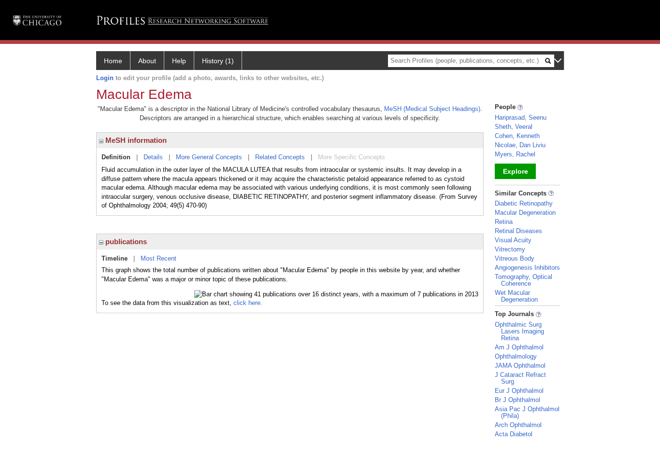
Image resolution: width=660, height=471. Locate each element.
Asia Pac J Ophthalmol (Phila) (527, 412)
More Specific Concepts (351, 157)
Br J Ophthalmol (517, 399)
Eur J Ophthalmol (519, 390)
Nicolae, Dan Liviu (520, 145)
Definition (115, 157)
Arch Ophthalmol (518, 425)
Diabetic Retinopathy (524, 203)
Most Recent (158, 258)
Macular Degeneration (525, 212)
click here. (247, 302)
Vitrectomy (510, 249)
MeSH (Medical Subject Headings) (432, 108)
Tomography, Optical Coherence (523, 280)
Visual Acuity (513, 240)
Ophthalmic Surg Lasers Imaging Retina (519, 331)
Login (105, 78)
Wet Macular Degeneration (516, 296)
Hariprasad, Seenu (520, 117)
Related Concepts (280, 157)
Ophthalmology (516, 356)
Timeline (114, 258)
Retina (504, 221)
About (147, 61)
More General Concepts (209, 157)
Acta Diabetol (513, 434)
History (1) (218, 61)
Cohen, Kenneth (517, 135)
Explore (515, 171)
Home (113, 61)
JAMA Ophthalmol (520, 365)
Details (153, 157)
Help (179, 61)
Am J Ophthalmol (519, 347)
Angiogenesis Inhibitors (527, 267)
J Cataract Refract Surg (520, 378)
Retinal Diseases (518, 231)
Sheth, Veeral (513, 126)
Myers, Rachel (515, 154)
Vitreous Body (514, 258)
